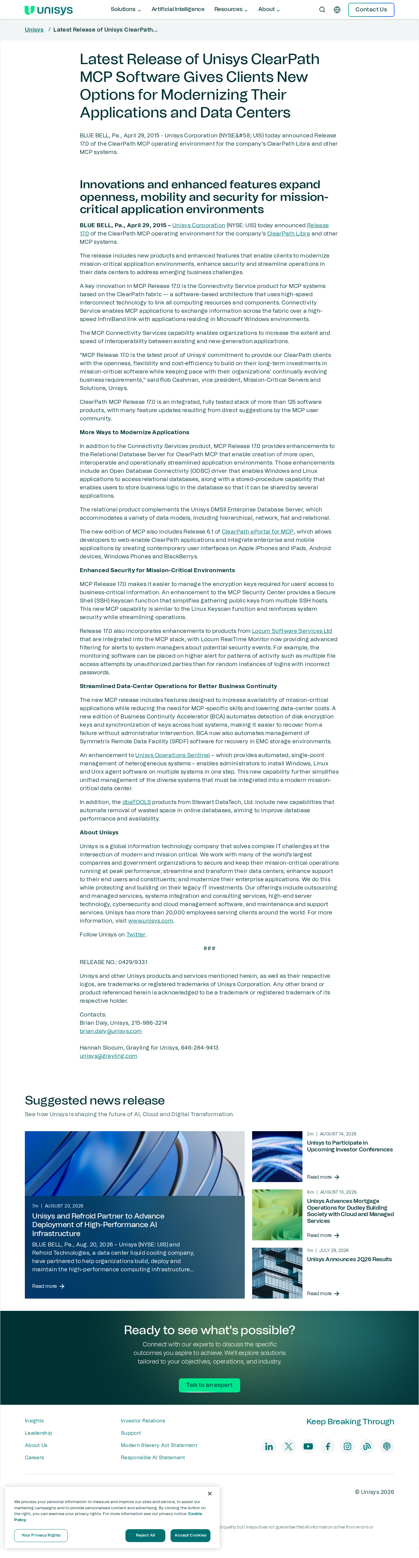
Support (131, 1433)
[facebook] (328, 1446)
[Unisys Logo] (49, 10)
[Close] (210, 1493)
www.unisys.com (150, 921)
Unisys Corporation (198, 225)
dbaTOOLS (136, 802)
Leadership (38, 1433)
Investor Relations (143, 1420)
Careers (34, 1457)
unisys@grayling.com (108, 1056)
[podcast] (386, 1446)
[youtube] (308, 1446)
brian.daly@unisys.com (111, 1031)
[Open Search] (322, 9)
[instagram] (347, 1446)
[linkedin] (269, 1446)
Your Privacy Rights (40, 1535)
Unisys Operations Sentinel (172, 755)
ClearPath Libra (288, 234)
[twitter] (288, 1446)
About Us (36, 1445)
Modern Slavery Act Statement (159, 1445)
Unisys (34, 30)
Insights (34, 1420)
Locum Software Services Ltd (292, 631)
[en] (337, 9)
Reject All (145, 1535)
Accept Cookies (191, 1535)
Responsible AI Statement (153, 1457)
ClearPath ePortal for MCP (258, 532)
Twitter (136, 935)
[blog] (367, 1446)
